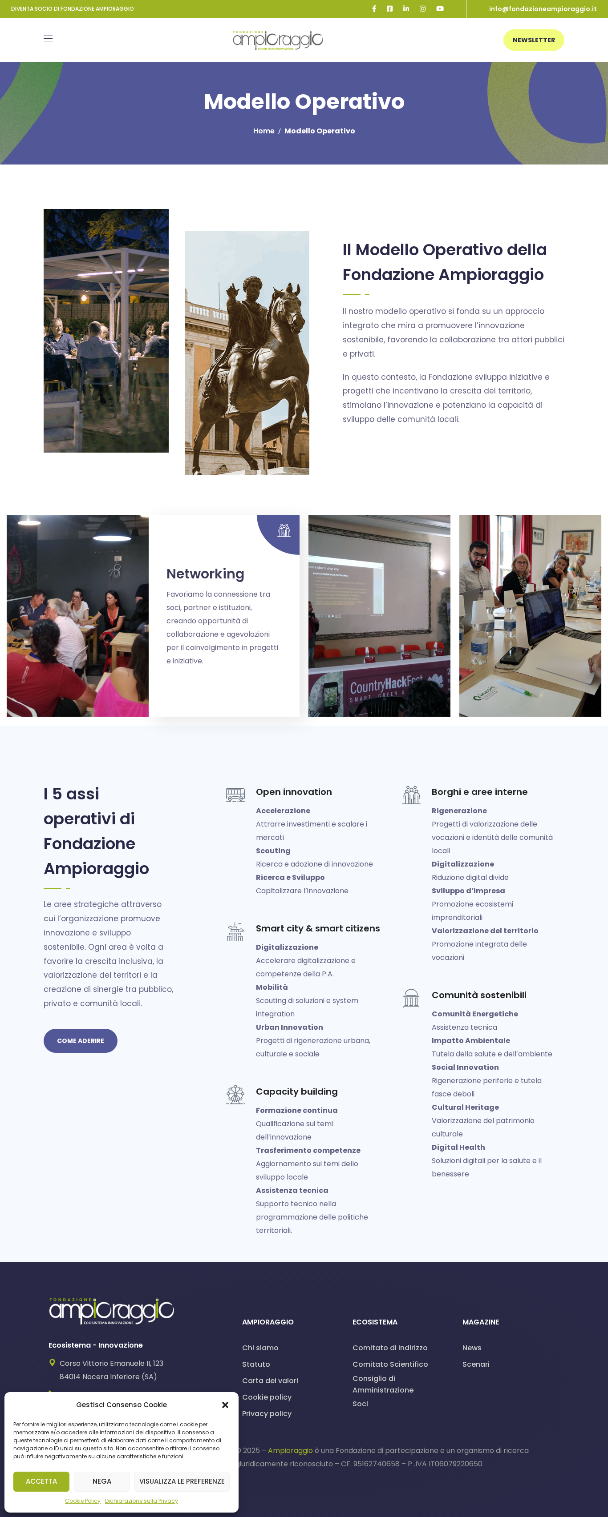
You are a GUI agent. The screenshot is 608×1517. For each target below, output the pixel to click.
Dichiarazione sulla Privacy (141, 1501)
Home (264, 131)
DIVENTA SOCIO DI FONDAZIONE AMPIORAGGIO (72, 8)
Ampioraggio (290, 1450)
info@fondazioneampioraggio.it (543, 8)
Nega (102, 1481)
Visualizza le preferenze (182, 1481)
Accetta (41, 1481)
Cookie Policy (83, 1501)
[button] (225, 1405)
